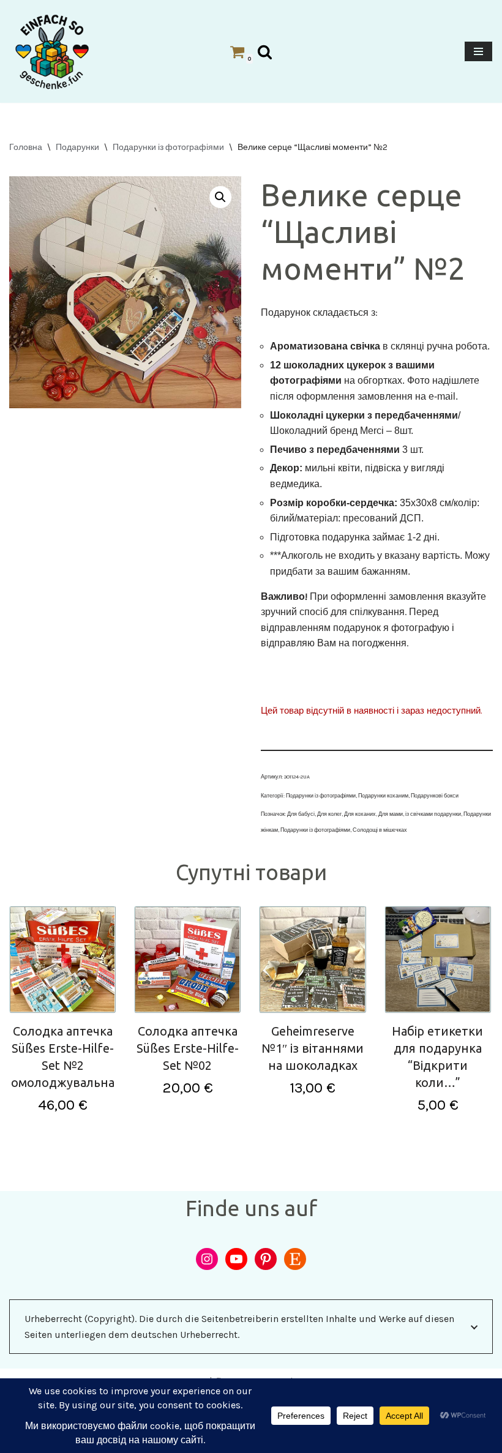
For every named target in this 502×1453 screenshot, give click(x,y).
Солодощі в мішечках (380, 830)
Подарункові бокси (435, 796)
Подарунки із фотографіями (168, 147)
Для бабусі (301, 814)
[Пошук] (264, 51)
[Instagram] (207, 1259)
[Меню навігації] (478, 51)
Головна (25, 147)
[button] (220, 197)
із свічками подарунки (433, 814)
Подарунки (77, 147)
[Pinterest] (266, 1259)
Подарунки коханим (383, 796)
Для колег (329, 814)
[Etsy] (295, 1259)
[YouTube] (236, 1259)
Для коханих (360, 814)
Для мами (390, 814)
